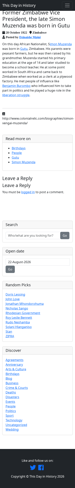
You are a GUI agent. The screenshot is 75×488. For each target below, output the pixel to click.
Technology (14, 420)
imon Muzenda (61, 44)
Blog (9, 378)
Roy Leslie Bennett (19, 317)
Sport (10, 415)
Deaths (11, 392)
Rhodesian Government (23, 313)
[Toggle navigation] (67, 5)
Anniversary (14, 364)
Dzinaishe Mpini (30, 37)
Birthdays (19, 148)
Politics (11, 411)
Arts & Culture (16, 369)
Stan (9, 331)
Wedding (12, 429)
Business (12, 383)
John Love (13, 299)
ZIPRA (10, 336)
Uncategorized (16, 425)
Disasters (12, 397)
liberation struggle (15, 95)
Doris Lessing (15, 294)
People (17, 153)
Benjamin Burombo (16, 86)
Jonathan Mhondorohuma (25, 304)
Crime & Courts (17, 388)
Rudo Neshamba (18, 322)
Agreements (14, 360)
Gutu (24, 49)
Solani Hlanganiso (19, 327)
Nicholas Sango (17, 308)
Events (10, 402)
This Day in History (19, 5)
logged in (28, 192)
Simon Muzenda (23, 162)
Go (65, 235)
